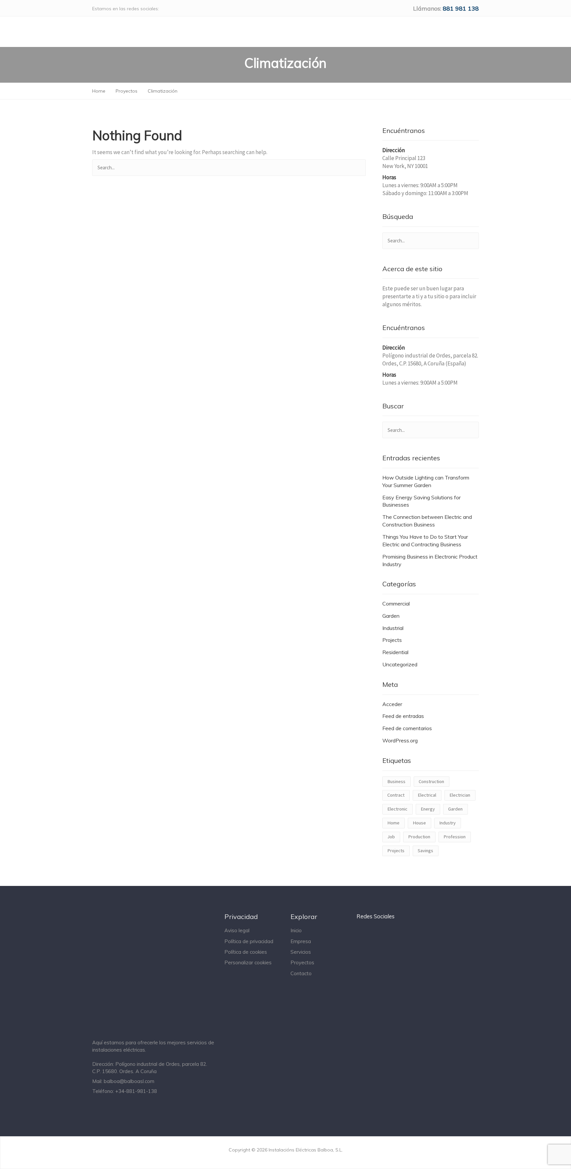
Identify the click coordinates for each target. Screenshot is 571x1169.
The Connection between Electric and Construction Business (427, 521)
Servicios (300, 952)
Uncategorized (399, 664)
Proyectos (302, 962)
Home (393, 823)
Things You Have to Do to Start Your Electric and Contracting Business (425, 540)
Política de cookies (245, 952)
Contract (395, 795)
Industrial (392, 628)
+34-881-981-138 (136, 1091)
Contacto (301, 973)
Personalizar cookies (248, 962)
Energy (428, 809)
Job (391, 837)
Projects (392, 640)
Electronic (397, 809)
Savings (425, 851)
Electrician (459, 795)
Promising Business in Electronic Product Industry (429, 560)
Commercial (396, 603)
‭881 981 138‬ (461, 8)
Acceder (392, 704)
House (419, 823)
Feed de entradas (403, 716)
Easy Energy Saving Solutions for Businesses (421, 501)
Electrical (427, 795)
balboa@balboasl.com (129, 1081)
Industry (447, 823)
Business (396, 781)
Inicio (296, 930)
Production (419, 837)
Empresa (300, 941)
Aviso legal (236, 930)
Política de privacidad (248, 941)
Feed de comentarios (407, 728)
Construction (431, 781)
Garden (391, 615)
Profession (454, 837)
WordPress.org (400, 740)
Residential (395, 652)
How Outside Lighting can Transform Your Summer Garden (425, 481)
